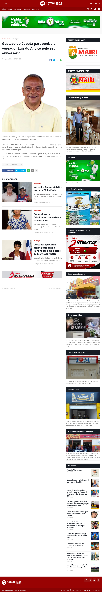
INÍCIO (4, 9)
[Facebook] (51, 60)
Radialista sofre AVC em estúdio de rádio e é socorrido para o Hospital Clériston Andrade (77, 556)
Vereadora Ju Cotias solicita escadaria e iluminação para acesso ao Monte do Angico (47, 249)
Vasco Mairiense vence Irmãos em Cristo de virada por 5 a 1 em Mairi (77, 567)
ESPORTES (79, 590)
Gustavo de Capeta (16, 164)
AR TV (10, 9)
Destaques (15, 39)
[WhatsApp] (61, 60)
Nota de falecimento (74, 470)
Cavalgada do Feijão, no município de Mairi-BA (75, 544)
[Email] (58, 60)
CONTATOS (35, 9)
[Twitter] (54, 60)
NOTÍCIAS (70, 590)
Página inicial (6, 39)
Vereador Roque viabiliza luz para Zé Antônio (48, 188)
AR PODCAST (18, 9)
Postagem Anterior (9, 288)
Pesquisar (94, 4)
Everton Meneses (20, 590)
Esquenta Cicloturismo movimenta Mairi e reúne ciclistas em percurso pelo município (76, 525)
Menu (6, 4)
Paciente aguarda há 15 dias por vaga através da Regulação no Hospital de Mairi (78, 503)
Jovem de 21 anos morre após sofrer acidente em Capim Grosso (77, 514)
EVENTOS (27, 9)
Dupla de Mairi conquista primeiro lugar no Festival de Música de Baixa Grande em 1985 (77, 493)
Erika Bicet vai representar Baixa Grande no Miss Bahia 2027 (77, 535)
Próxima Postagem (55, 288)
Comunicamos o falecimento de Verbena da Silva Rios (47, 217)
